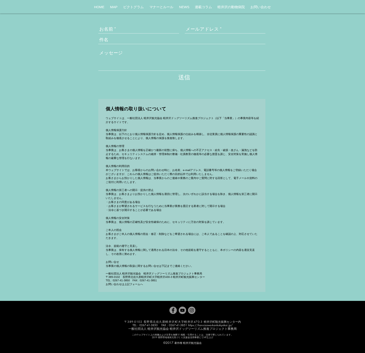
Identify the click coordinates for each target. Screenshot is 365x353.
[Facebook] (173, 310)
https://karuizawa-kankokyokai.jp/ (210, 325)
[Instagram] (191, 310)
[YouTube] (182, 310)
